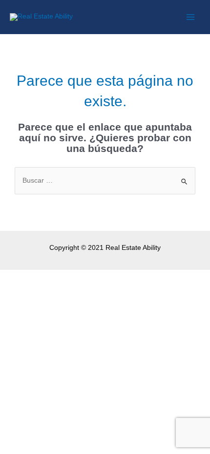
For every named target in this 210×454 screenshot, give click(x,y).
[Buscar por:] (105, 180)
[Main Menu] (191, 17)
